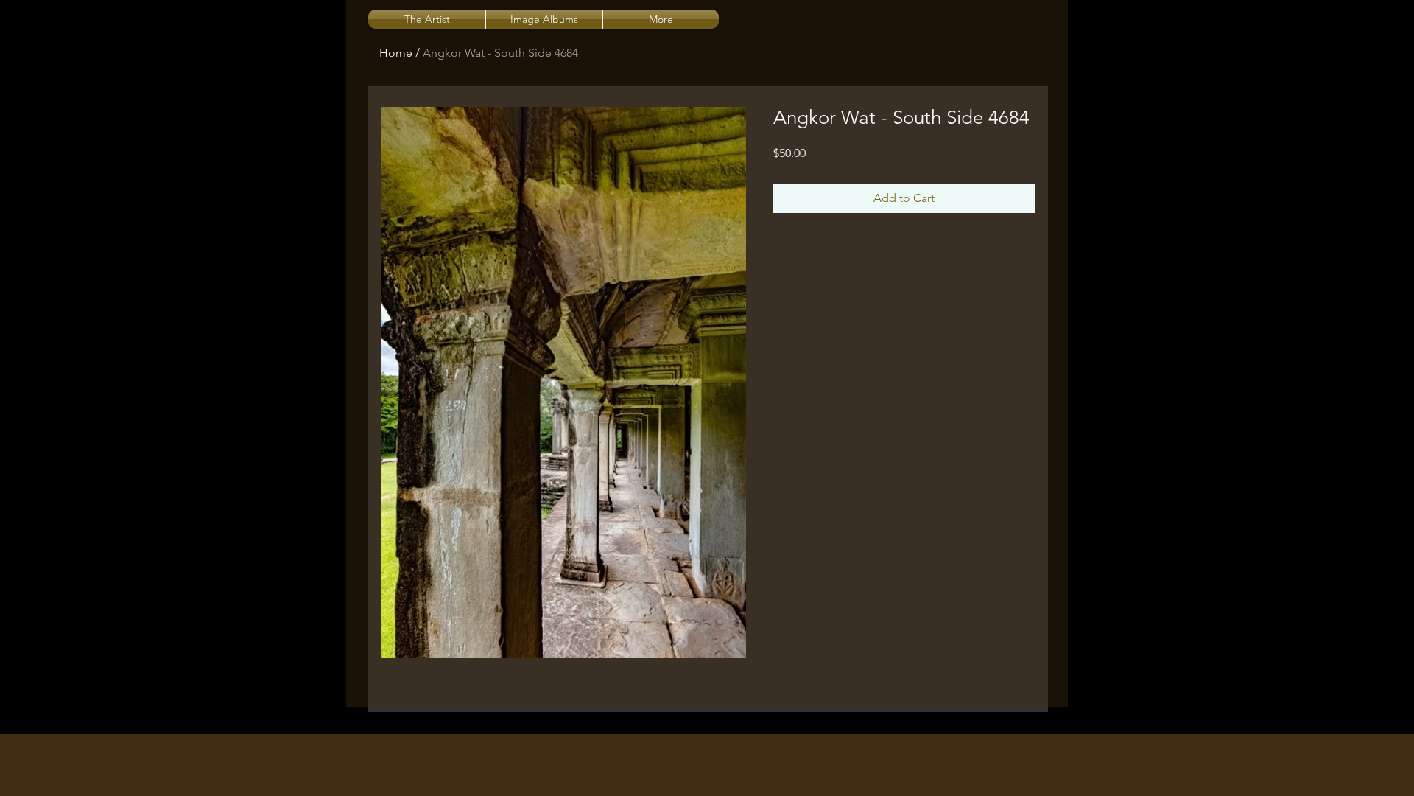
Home (395, 53)
